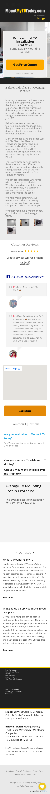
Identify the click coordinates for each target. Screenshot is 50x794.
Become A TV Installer (13, 691)
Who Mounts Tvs (28, 751)
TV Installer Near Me (13, 751)
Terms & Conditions (23, 771)
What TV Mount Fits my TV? (18, 559)
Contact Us (9, 677)
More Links (31, 774)
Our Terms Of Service (13, 679)
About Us (8, 693)
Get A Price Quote (12, 672)
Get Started (25, 410)
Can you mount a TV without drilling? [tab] (22, 462)
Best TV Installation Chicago (16, 748)
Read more (8, 597)
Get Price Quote (25, 64)
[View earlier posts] (33, 553)
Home (7, 673)
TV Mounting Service (35, 748)
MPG (44, 791)
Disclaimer (10, 771)
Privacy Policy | (39, 771)
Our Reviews (10, 675)
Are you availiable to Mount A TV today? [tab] (24, 436)
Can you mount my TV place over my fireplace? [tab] (24, 471)
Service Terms (19, 774)
